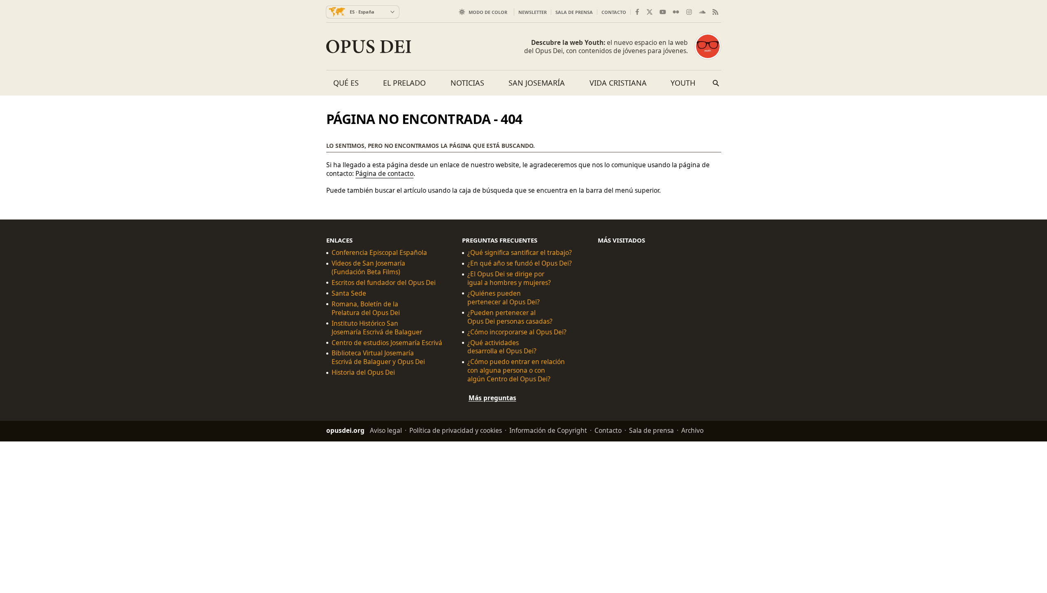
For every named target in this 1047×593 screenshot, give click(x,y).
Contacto (613, 12)
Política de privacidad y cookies (455, 430)
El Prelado (404, 83)
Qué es (346, 83)
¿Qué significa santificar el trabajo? (519, 252)
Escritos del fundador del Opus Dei (384, 282)
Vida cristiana (618, 83)
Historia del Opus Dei (363, 372)
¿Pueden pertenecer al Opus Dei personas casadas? (510, 316)
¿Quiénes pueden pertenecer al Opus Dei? (503, 297)
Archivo (692, 430)
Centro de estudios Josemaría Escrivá (387, 342)
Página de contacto (384, 173)
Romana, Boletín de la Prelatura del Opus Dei (366, 308)
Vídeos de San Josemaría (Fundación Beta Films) (368, 267)
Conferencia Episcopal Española (379, 252)
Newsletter (532, 12)
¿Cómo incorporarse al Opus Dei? (516, 331)
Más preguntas (492, 397)
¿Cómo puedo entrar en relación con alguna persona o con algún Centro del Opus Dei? (516, 370)
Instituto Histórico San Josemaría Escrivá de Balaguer (377, 327)
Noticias (467, 83)
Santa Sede (349, 293)
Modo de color (488, 12)
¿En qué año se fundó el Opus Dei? (519, 263)
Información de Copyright (548, 430)
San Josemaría (536, 83)
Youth (683, 83)
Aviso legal (386, 430)
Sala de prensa (574, 12)
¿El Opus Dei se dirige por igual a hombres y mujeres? (509, 278)
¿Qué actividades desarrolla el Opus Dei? (501, 346)
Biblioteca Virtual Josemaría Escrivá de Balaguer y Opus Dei (378, 357)
